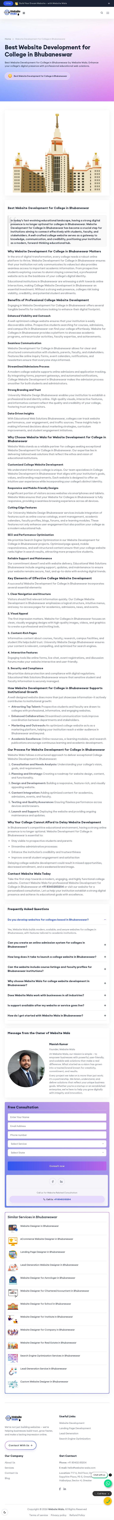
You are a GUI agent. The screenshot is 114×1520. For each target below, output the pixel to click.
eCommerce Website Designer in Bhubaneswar (46, 1238)
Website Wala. (56, 1509)
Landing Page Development (75, 1428)
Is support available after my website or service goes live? (46, 1005)
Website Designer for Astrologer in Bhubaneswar (47, 1277)
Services (9, 1467)
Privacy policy (58, 1515)
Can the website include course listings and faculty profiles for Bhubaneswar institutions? (50, 969)
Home (8, 39)
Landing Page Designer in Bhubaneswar (42, 1251)
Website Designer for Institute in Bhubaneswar (46, 1316)
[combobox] (57, 1143)
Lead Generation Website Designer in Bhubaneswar (49, 1264)
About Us (10, 1462)
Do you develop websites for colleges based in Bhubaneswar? (48, 919)
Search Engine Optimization (75, 1438)
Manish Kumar (58, 1044)
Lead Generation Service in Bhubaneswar (43, 1368)
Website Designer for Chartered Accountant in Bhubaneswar (54, 1290)
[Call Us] (108, 1501)
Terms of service (38, 1515)
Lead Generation (68, 1433)
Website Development (71, 1422)
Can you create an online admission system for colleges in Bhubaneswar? (46, 944)
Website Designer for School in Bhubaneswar (45, 1303)
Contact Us (11, 1472)
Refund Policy (77, 1515)
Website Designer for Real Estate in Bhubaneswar (48, 1342)
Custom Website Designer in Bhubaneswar (44, 1381)
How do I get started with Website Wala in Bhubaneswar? (45, 1015)
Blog (7, 1478)
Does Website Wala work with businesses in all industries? (46, 995)
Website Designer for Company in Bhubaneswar (47, 1329)
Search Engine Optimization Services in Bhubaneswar (50, 1355)
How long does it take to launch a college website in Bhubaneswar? (52, 956)
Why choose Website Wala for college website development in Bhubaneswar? (49, 983)
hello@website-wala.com (81, 1467)
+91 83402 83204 (77, 1462)
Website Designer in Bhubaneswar (39, 1225)
